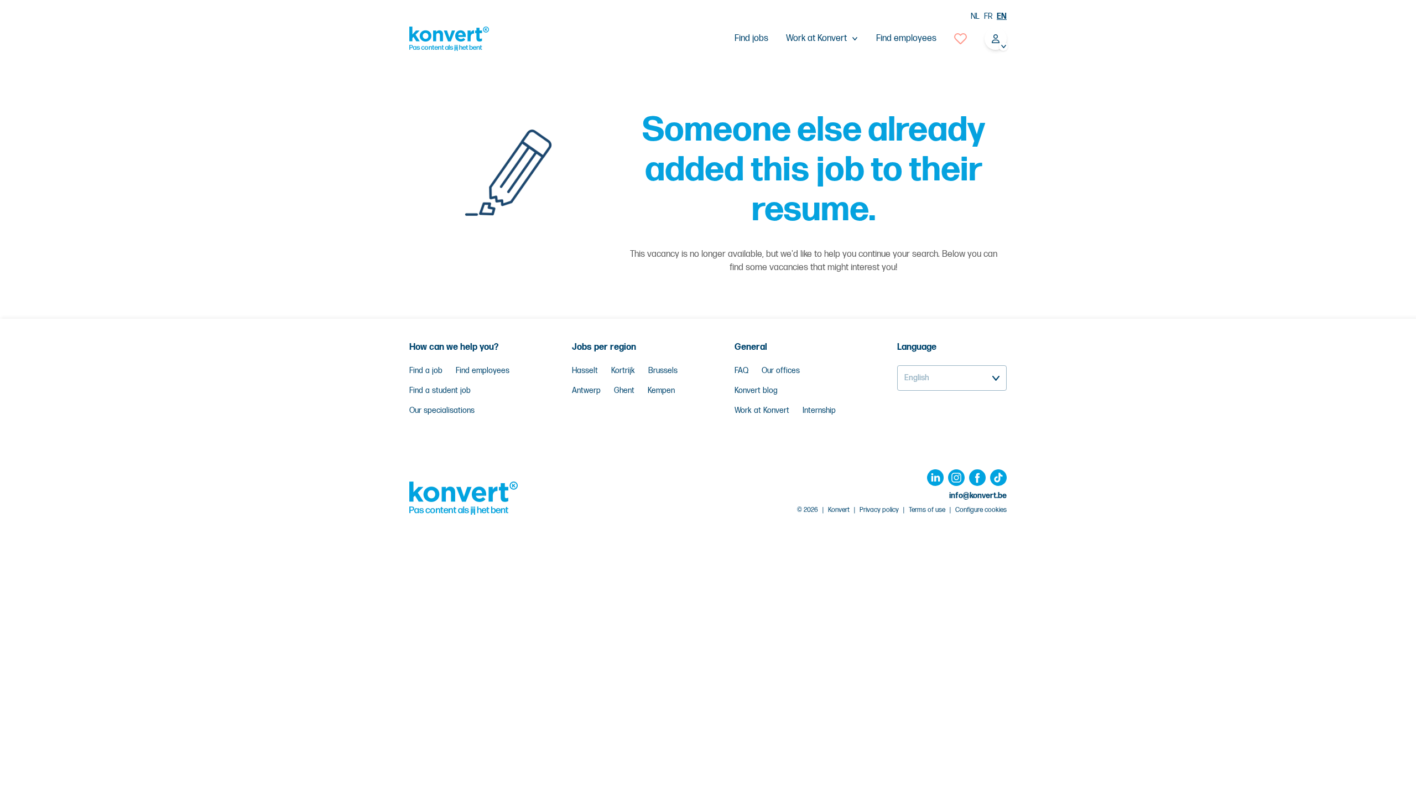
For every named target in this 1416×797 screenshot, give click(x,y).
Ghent (624, 390)
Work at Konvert (762, 410)
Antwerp (586, 390)
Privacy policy (879, 510)
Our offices (781, 370)
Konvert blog (756, 390)
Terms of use (927, 510)
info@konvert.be (978, 495)
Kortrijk (623, 370)
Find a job (425, 370)
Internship (819, 410)
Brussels (663, 370)
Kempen (661, 390)
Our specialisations (442, 410)
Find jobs (751, 38)
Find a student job (440, 390)
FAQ (741, 370)
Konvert (839, 510)
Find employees (906, 38)
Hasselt (585, 370)
